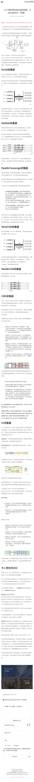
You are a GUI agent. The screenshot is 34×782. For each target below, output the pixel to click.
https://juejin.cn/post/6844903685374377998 (19, 22)
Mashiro (22, 777)
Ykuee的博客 (29, 2)
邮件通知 (16, 745)
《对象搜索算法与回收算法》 (8, 26)
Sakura (15, 777)
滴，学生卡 (7, 745)
